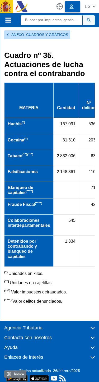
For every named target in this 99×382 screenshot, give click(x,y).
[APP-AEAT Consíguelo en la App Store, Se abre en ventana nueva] (39, 378)
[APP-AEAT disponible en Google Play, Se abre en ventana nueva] (17, 378)
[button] (90, 6)
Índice (18, 374)
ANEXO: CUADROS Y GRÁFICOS (39, 35)
